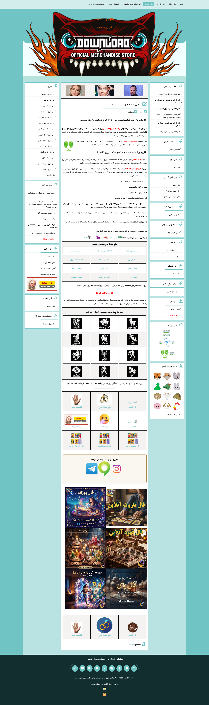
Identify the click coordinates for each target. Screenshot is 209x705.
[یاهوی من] (134, 668)
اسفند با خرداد (76, 251)
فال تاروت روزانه (48, 94)
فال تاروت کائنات (48, 111)
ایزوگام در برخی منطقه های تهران (42, 233)
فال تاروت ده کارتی (47, 152)
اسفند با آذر (76, 268)
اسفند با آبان (104, 268)
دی (94, 238)
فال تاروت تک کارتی (47, 117)
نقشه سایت (95, 684)
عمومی (131, 644)
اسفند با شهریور (76, 259)
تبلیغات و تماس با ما (96, 4)
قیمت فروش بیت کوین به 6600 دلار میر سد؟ (42, 225)
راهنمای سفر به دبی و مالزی (44, 219)
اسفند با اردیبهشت (104, 251)
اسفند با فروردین (132, 251)
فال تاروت (160, 4)
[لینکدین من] (75, 668)
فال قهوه (132, 407)
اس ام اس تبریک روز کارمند (169, 94)
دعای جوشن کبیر (173, 250)
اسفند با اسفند (76, 277)
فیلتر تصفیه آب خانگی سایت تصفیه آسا (42, 194)
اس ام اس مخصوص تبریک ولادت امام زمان (168, 101)
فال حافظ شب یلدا (48, 268)
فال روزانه (149, 4)
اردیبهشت (113, 238)
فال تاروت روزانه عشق (46, 163)
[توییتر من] (97, 668)
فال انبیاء (132, 426)
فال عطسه (51, 306)
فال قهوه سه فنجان (172, 191)
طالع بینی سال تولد (172, 414)
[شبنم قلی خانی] (75, 91)
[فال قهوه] (126, 549)
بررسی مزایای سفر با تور (46, 213)
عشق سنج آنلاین (173, 291)
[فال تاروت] (126, 508)
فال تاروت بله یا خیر (47, 169)
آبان (85, 238)
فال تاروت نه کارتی (47, 146)
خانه (181, 4)
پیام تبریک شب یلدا (47, 274)
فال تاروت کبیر (49, 100)
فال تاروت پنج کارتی (47, 134)
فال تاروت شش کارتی (46, 140)
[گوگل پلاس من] (90, 668)
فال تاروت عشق (48, 158)
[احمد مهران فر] (133, 91)
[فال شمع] (85, 549)
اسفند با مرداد (104, 259)
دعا (178, 256)
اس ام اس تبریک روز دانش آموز (168, 108)
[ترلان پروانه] (104, 91)
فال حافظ (172, 4)
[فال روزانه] (85, 508)
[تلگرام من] (127, 668)
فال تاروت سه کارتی (47, 123)
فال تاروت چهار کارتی (47, 129)
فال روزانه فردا (49, 324)
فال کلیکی (176, 274)
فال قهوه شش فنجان (172, 196)
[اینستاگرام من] (112, 668)
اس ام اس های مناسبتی (131, 4)
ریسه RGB (175, 309)
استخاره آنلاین (113, 4)
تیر (102, 238)
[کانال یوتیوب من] (82, 668)
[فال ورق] (85, 589)
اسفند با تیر (132, 259)
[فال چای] (126, 589)
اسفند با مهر (132, 268)
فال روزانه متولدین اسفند (125, 104)
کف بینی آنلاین (174, 214)
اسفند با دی (132, 277)
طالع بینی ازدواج (173, 232)
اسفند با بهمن (104, 277)
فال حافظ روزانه (49, 262)
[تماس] (104, 668)
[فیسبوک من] (119, 668)
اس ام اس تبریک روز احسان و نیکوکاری (170, 124)
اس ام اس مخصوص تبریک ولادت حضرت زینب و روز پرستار (168, 115)
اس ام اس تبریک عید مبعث (169, 131)
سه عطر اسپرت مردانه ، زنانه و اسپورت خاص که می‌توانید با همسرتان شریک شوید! (42, 204)
